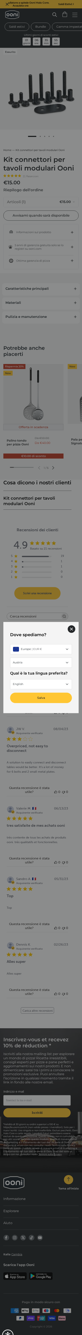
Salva (41, 698)
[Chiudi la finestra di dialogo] (71, 629)
